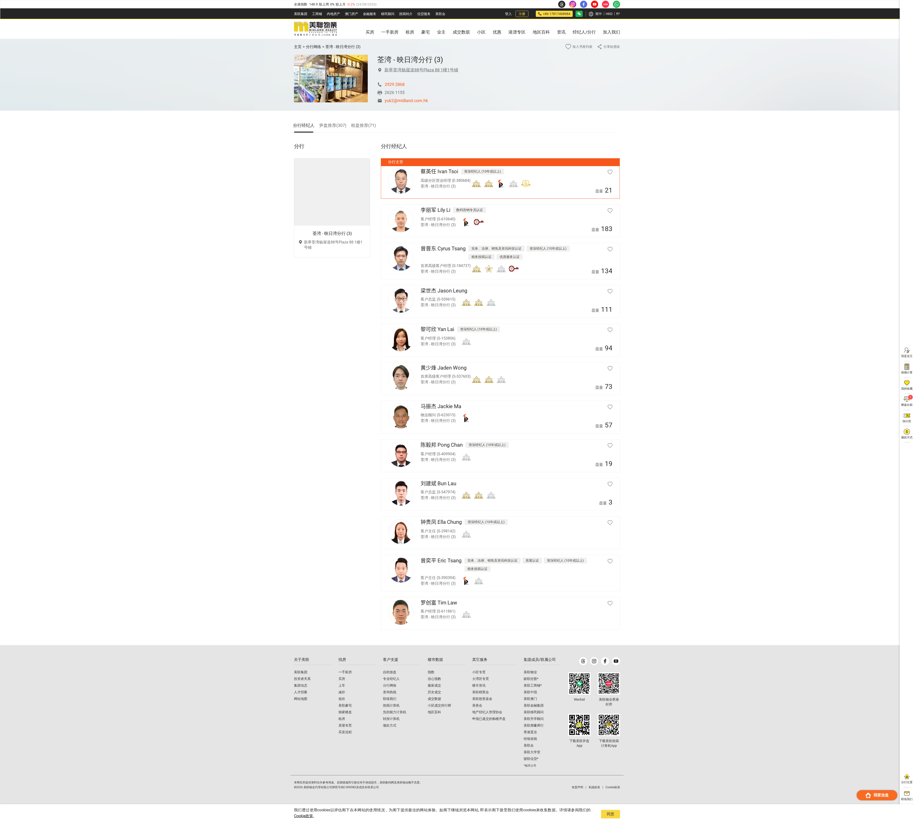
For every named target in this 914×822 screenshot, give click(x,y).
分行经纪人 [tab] (303, 125)
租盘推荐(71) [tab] (363, 125)
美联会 (440, 14)
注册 (522, 14)
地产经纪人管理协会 (487, 712)
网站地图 (300, 699)
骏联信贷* (531, 759)
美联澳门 (530, 699)
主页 (298, 47)
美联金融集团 (534, 705)
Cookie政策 (303, 816)
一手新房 (345, 672)
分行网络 (313, 47)
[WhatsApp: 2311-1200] (616, 4)
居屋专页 (345, 725)
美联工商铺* (533, 685)
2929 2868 (395, 84)
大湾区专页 (480, 679)
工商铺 (317, 14)
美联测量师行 (534, 725)
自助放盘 (389, 672)
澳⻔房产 (351, 14)
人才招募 (300, 692)
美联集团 (300, 14)
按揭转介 (405, 14)
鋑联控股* (531, 679)
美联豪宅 (345, 705)
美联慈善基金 (482, 699)
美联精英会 (480, 692)
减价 (341, 692)
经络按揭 (530, 739)
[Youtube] (616, 661)
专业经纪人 (391, 679)
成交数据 (434, 699)
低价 (341, 699)
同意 (610, 814)
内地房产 (333, 14)
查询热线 (389, 692)
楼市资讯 (479, 685)
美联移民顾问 (534, 712)
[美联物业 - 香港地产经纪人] (315, 29)
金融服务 (369, 14)
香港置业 (530, 732)
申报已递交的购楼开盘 (489, 719)
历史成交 (434, 692)
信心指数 (434, 679)
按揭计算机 (391, 705)
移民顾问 (387, 14)
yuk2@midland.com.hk (406, 100)
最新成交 (434, 685)
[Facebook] (605, 661)
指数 (431, 672)
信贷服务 (424, 14)
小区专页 (479, 672)
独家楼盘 (345, 712)
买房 (341, 679)
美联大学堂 (532, 752)
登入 (508, 14)
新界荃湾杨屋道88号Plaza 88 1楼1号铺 (421, 69)
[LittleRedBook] (609, 683)
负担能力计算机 (394, 712)
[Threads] (583, 661)
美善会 (477, 705)
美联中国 (530, 692)
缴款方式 (389, 725)
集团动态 (300, 685)
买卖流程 (345, 732)
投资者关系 (302, 679)
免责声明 (577, 787)
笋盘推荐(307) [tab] (332, 125)
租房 (341, 719)
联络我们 (389, 699)
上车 (341, 685)
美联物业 (530, 672)
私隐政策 (594, 787)
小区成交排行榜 (439, 705)
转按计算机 (391, 719)
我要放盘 (881, 795)
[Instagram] (594, 661)
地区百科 (434, 712)
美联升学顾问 (534, 719)
